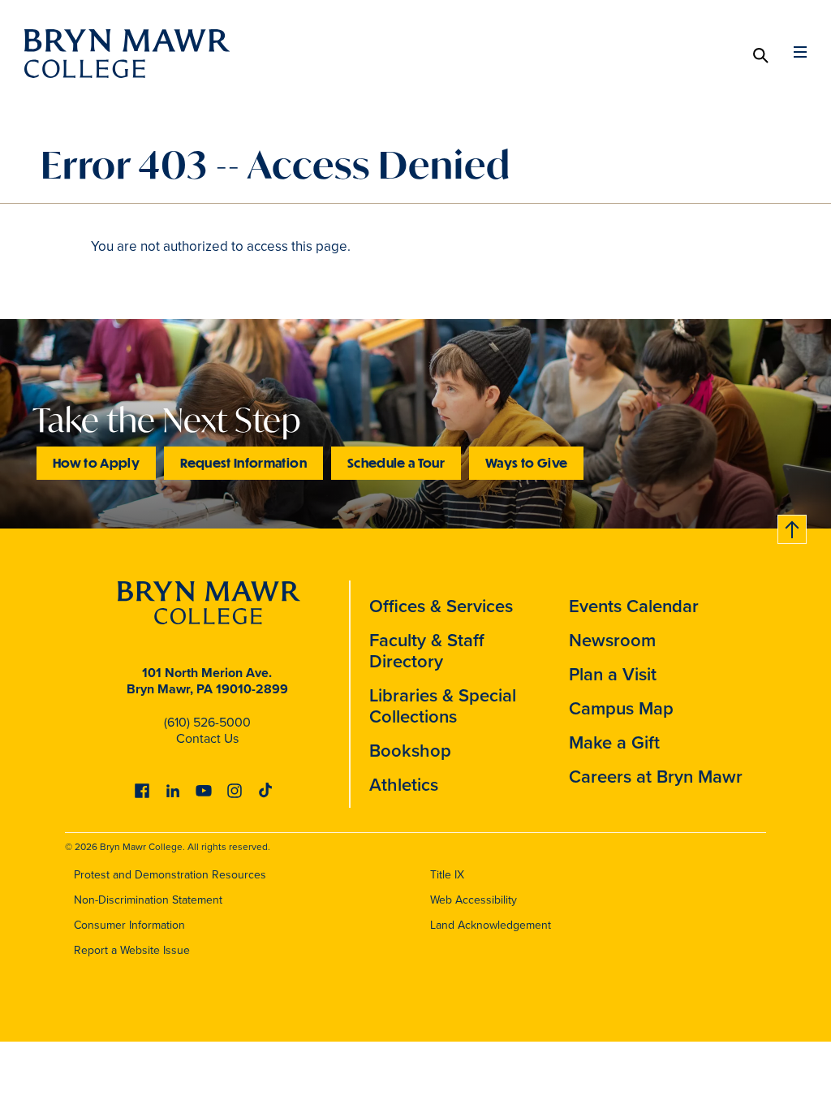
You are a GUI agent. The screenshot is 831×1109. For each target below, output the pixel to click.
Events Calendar (634, 606)
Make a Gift (614, 742)
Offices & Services (441, 606)
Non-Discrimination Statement (148, 899)
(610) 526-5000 (207, 722)
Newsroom (612, 640)
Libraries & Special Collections (442, 706)
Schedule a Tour (396, 462)
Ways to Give (526, 462)
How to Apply (96, 462)
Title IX (447, 874)
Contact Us (207, 738)
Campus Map (621, 708)
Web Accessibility (473, 899)
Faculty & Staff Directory (426, 651)
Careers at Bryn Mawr (656, 776)
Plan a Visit (613, 674)
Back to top (793, 526)
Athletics (403, 784)
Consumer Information (129, 925)
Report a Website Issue (132, 950)
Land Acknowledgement (490, 925)
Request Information (243, 462)
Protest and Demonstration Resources (170, 874)
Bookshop (410, 750)
